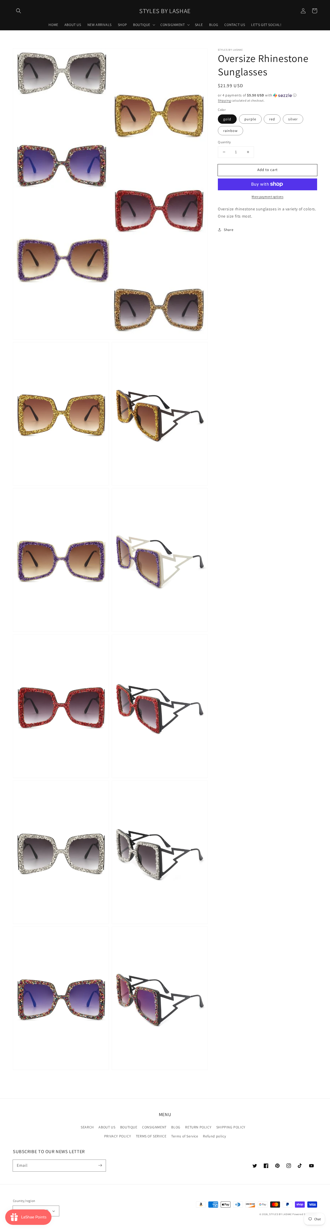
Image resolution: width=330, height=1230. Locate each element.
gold (227, 119)
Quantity (224, 142)
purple (250, 119)
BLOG (175, 1127)
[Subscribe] (100, 1165)
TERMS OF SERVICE (151, 1136)
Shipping (224, 100)
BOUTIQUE (128, 1127)
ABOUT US (106, 1127)
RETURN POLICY (198, 1127)
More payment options (267, 196)
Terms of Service (184, 1136)
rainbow (230, 130)
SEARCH (87, 1127)
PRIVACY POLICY (117, 1136)
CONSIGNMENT (154, 1127)
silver (293, 119)
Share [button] (228, 229)
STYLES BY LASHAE (280, 1214)
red (272, 119)
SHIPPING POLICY (230, 1127)
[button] (18, 10)
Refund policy (214, 1136)
